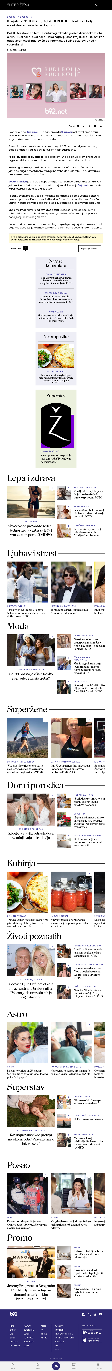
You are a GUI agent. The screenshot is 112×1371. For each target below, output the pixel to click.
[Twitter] (89, 1314)
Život (12, 1338)
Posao (10, 1217)
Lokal (26, 1346)
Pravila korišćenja (64, 1334)
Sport (13, 1330)
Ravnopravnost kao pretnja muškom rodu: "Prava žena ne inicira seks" (56, 458)
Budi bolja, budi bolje (19, 17)
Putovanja (15, 1346)
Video (43, 1326)
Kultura (27, 1326)
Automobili (29, 1342)
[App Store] (92, 1340)
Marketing (60, 1326)
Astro (10, 1067)
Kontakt (59, 1350)
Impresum (59, 1330)
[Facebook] (83, 1314)
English (44, 1334)
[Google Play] (92, 1332)
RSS (56, 1346)
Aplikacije (59, 1342)
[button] (52, 382)
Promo (31, 1281)
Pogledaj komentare (89, 248)
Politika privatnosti (64, 1338)
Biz (11, 1334)
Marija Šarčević (50, 451)
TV (42, 1330)
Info (12, 1326)
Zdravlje (14, 1342)
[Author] (56, 425)
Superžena (29, 1330)
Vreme (44, 1338)
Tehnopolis (29, 1338)
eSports (27, 1334)
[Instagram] (95, 1314)
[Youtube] (100, 1314)
